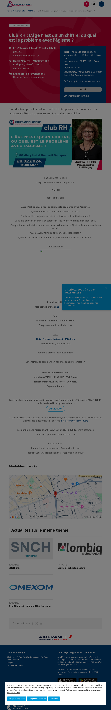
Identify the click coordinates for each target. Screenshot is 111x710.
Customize (54, 698)
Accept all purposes (17, 698)
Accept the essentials (37, 698)
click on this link (13, 692)
